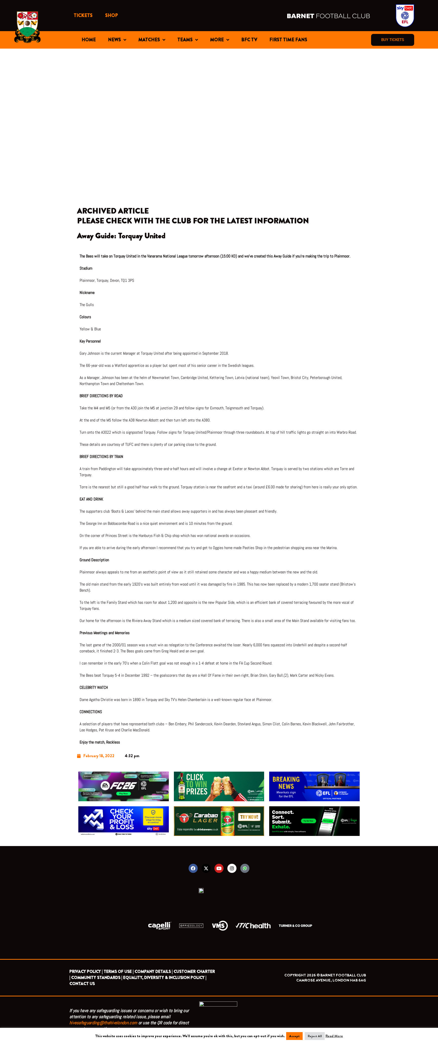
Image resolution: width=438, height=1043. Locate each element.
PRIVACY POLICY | (86, 971)
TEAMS (185, 39)
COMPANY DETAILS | (154, 971)
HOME (89, 39)
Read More (334, 1036)
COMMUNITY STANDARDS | (96, 977)
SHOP (111, 15)
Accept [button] (294, 1036)
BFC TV (249, 39)
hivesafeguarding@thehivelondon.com (103, 1023)
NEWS (114, 39)
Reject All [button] (315, 1036)
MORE (217, 39)
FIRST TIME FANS (288, 39)
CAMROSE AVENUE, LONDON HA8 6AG (331, 980)
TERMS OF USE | (119, 971)
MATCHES (149, 39)
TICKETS (83, 15)
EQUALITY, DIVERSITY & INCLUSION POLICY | (164, 977)
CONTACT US (82, 984)
